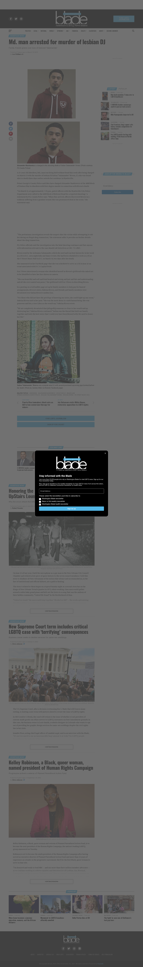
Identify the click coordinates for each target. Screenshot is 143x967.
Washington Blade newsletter (52, 498)
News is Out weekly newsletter (53, 501)
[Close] (105, 453)
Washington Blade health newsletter (55, 504)
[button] (71, 500)
